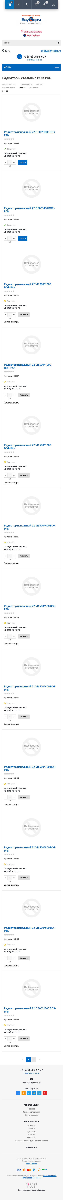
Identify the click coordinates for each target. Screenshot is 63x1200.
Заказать (24, 314)
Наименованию (8, 87)
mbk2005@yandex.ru (51, 51)
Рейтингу (40, 84)
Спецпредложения (31, 1112)
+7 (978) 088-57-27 (34, 56)
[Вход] (53, 4)
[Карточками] (3, 91)
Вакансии (31, 1147)
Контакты (31, 1138)
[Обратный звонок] (27, 4)
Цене (21, 87)
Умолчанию (33, 87)
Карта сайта (31, 1164)
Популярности (26, 84)
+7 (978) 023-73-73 (12, 156)
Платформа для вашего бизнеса (31, 1190)
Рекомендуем (31, 1105)
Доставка (31, 1131)
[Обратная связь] (18, 4)
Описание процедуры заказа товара (31, 1141)
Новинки (31, 1109)
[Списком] (7, 91)
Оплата (31, 1128)
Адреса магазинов (33, 31)
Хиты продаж (31, 1115)
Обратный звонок (34, 60)
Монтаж (31, 1135)
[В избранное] (56, 99)
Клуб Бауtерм (33, 35)
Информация (31, 1121)
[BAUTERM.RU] (31, 19)
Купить (23, 162)
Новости (31, 1125)
